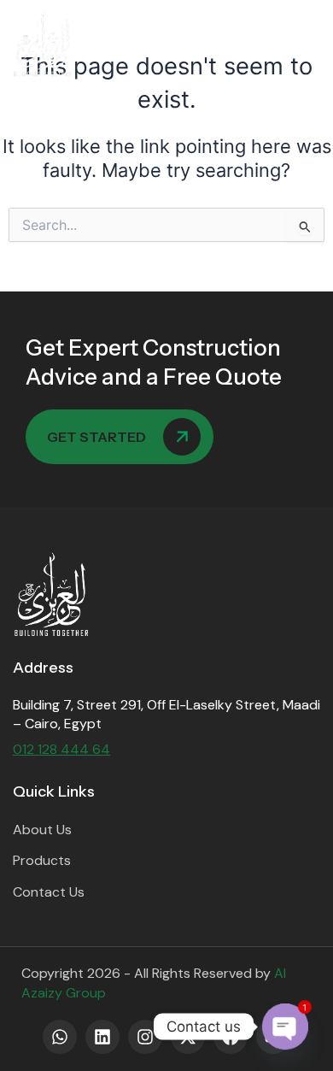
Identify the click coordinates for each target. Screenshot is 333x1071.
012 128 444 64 (61, 749)
